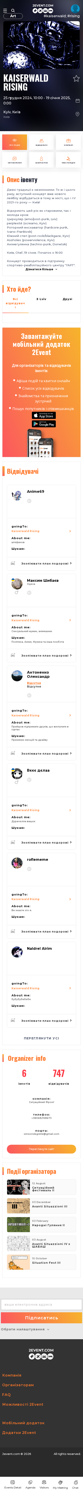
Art (13, 16)
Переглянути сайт (41, 1149)
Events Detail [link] (12, 1487)
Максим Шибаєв (43, 580)
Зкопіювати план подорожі (45, 563)
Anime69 (35, 491)
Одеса (31, 584)
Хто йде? (19, 288)
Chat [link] (75, 1487)
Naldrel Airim (39, 948)
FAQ (6, 1395)
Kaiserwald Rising (26, 531)
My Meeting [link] (60, 1487)
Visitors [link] (44, 1487)
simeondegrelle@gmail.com (41, 1134)
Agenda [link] (30, 1487)
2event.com (11, 1454)
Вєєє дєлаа (38, 770)
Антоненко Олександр (38, 674)
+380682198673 (41, 1118)
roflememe (37, 859)
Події (31, 1171)
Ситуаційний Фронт (41, 1102)
